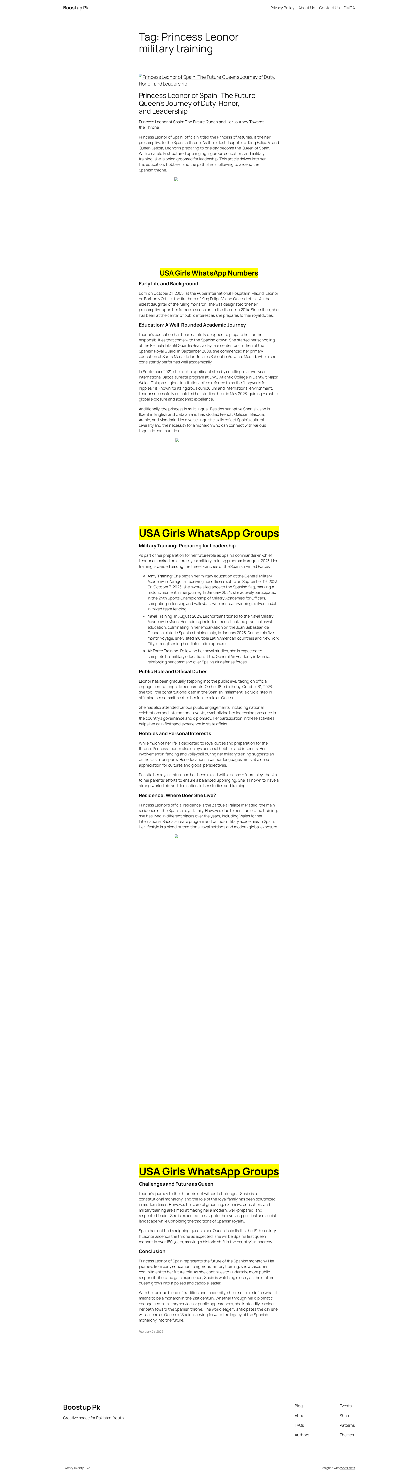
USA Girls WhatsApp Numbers (209, 273)
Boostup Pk (76, 7)
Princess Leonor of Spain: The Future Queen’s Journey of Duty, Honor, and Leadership (197, 103)
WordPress (347, 1468)
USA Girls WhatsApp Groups (209, 533)
